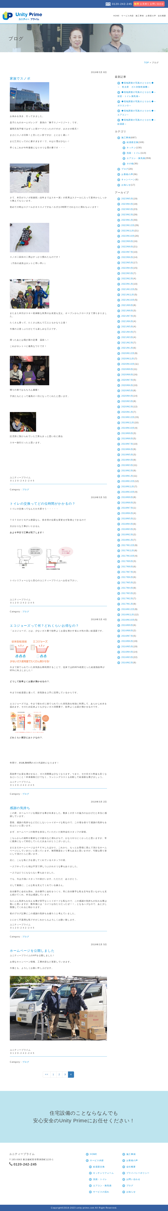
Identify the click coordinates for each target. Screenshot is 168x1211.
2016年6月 (127, 641)
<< (46, 1074)
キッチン (131, 148)
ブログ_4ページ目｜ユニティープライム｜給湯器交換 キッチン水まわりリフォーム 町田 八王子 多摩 (22, 15)
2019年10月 (127, 428)
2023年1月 (127, 220)
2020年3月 (127, 401)
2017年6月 (127, 577)
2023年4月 (127, 204)
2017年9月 (127, 561)
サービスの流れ (101, 1192)
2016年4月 (127, 652)
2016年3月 (127, 657)
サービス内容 (127, 16)
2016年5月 (127, 646)
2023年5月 (127, 199)
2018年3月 (127, 529)
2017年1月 (127, 604)
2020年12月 (127, 353)
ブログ (25, 489)
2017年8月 (127, 566)
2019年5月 (127, 455)
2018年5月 (127, 518)
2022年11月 (127, 231)
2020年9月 (127, 369)
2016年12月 (127, 609)
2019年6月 (127, 449)
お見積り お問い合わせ (149, 3)
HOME (116, 16)
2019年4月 (127, 460)
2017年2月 (127, 598)
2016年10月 (127, 620)
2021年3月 (127, 337)
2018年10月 (127, 492)
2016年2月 (127, 662)
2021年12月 (127, 289)
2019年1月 (127, 476)
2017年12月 (127, 545)
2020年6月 (127, 385)
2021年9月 (127, 305)
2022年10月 (127, 236)
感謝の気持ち (20, 808)
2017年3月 (127, 593)
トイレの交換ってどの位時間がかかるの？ (42, 503)
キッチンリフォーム (103, 1173)
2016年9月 (127, 625)
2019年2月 (127, 470)
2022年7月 (127, 252)
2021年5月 (127, 326)
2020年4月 (127, 396)
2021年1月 (127, 348)
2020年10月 (127, 364)
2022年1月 (127, 284)
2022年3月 (127, 273)
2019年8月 (127, 438)
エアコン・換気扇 (136, 158)
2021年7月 (127, 316)
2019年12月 (127, 417)
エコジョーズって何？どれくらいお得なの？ (44, 625)
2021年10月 (127, 300)
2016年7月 (127, 636)
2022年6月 (127, 257)
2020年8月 (127, 374)
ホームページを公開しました (32, 950)
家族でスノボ (20, 78)
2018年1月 (127, 540)
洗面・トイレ (134, 153)
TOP (146, 62)
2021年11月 (127, 295)
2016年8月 (127, 630)
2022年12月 (127, 225)
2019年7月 (127, 444)
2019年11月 (127, 422)
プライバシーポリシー (137, 1173)
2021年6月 (127, 321)
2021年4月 (127, 332)
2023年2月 (127, 214)
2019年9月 (127, 433)
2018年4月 (127, 524)
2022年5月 (127, 262)
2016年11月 (127, 614)
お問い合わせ (133, 1179)
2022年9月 (127, 241)
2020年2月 (127, 406)
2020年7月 (127, 380)
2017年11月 (127, 550)
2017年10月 (127, 556)
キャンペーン (128, 179)
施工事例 (140, 16)
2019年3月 (127, 465)
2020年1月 (127, 412)
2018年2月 (127, 534)
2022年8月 (127, 247)
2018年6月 (127, 513)
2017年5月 (127, 582)
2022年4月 (127, 268)
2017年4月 (127, 588)
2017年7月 (127, 572)
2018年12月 (127, 481)
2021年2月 (127, 343)
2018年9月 (127, 497)
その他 (130, 163)
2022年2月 (127, 278)
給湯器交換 (132, 142)
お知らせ (126, 185)
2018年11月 (127, 486)
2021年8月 (127, 310)
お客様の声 (151, 16)
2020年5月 (127, 390)
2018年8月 (127, 503)
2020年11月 (127, 358)
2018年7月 (127, 508)
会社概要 (162, 16)
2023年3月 (127, 209)
